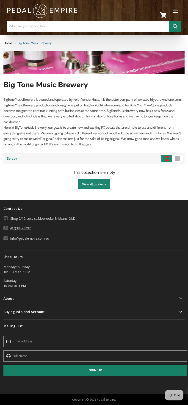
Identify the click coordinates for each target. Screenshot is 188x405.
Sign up (95, 370)
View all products (94, 184)
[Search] (175, 26)
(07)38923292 (20, 228)
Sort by (12, 158)
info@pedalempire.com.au (29, 238)
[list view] (177, 158)
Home (8, 43)
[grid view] (166, 158)
